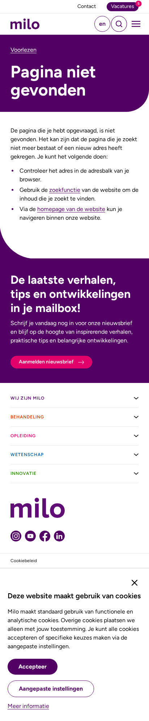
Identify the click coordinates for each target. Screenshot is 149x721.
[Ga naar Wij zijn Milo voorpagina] (24, 23)
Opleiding (23, 435)
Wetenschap (27, 454)
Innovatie (23, 473)
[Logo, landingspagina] (74, 508)
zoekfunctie (64, 189)
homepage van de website (71, 209)
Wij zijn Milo (27, 398)
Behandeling (27, 416)
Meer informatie (28, 706)
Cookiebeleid (23, 560)
